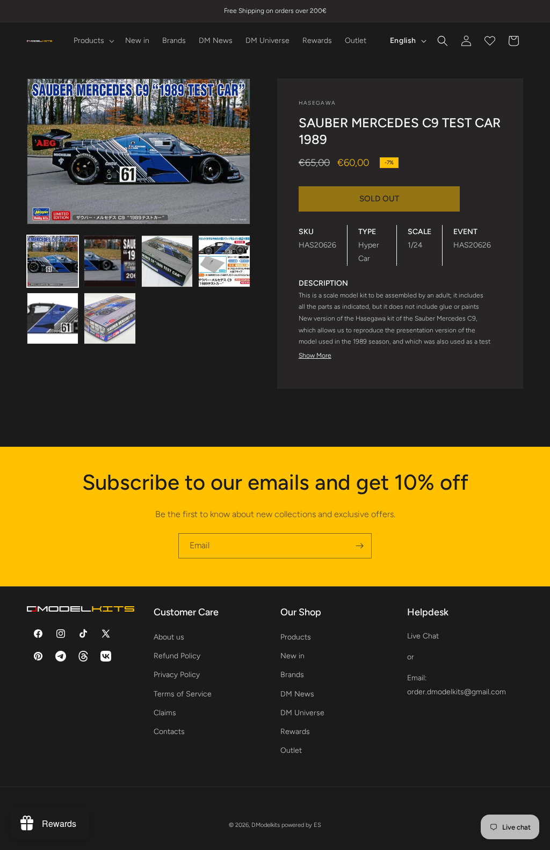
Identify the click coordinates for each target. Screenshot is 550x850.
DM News (297, 694)
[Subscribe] (359, 545)
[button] (93, 41)
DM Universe (302, 712)
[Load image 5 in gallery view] (52, 318)
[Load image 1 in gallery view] (52, 261)
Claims (165, 712)
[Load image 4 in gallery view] (224, 261)
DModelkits (265, 825)
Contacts (169, 731)
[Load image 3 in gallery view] (167, 261)
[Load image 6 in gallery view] (109, 318)
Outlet (291, 750)
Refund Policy (177, 655)
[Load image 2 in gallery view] (109, 261)
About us (169, 637)
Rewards (295, 731)
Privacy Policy (177, 674)
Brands (292, 674)
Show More (315, 355)
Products (295, 637)
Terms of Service (183, 694)
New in (292, 655)
